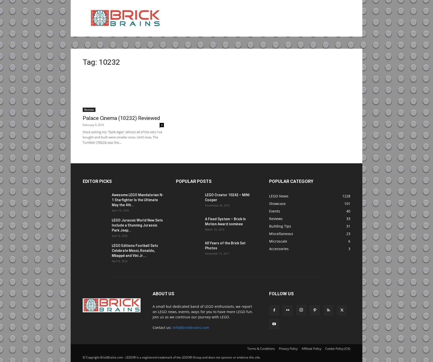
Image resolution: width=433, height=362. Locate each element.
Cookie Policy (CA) (337, 348)
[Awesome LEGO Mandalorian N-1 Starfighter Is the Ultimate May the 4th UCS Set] (95, 201)
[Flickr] (288, 310)
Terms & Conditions (261, 348)
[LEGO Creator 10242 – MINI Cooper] (188, 201)
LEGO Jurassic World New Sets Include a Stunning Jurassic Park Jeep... (137, 225)
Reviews (89, 109)
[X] (342, 310)
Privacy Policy (288, 348)
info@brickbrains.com (190, 327)
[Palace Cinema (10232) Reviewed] (123, 92)
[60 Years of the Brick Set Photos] (188, 249)
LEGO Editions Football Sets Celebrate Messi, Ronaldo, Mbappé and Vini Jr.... (135, 251)
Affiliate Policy (311, 348)
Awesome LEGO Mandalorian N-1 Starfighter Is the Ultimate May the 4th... (138, 200)
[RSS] (328, 310)
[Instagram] (301, 310)
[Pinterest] (315, 310)
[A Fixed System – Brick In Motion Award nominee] (188, 225)
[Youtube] (274, 324)
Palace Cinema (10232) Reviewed (121, 118)
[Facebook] (274, 310)
